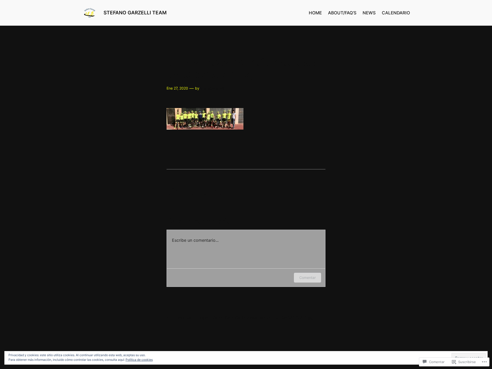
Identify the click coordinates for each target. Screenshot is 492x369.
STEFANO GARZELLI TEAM (135, 12)
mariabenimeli (212, 88)
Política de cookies (139, 360)
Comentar (307, 277)
